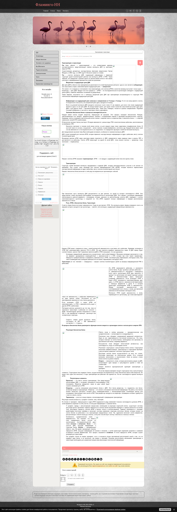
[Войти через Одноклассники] (140, 10)
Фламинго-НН (47, 4)
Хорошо (40, 188)
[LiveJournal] (98, 459)
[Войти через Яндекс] (133, 10)
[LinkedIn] (95, 459)
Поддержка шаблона (46, 216)
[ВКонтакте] (66, 459)
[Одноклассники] (69, 459)
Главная (45, 11)
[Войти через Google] (137, 10)
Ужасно (40, 182)
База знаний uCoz (46, 214)
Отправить (70, 484)
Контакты (66, 11)
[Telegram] (72, 459)
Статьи (52, 11)
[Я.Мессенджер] (63, 459)
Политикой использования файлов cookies (111, 509)
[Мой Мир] (84, 459)
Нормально (41, 191)
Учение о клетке (73, 455)
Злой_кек (68, 56)
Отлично (40, 195)
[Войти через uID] (127, 10)
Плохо (40, 185)
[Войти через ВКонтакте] (130, 10)
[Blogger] (101, 459)
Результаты (55, 202)
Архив (51, 202)
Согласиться (165, 509)
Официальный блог (47, 209)
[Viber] (78, 459)
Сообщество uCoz (46, 211)
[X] (75, 459)
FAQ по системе (47, 212)
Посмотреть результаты (45, 172)
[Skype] (86, 459)
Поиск (59, 11)
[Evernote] (92, 459)
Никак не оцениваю (44, 179)
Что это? (41, 176)
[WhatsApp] (81, 459)
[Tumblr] (89, 459)
